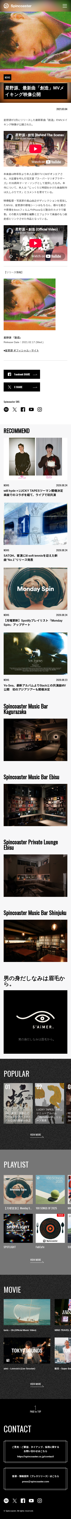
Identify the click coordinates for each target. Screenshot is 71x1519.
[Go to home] (17, 5)
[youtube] (31, 411)
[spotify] (6, 411)
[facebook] (23, 411)
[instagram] (40, 411)
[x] (14, 411)
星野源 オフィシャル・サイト (22, 350)
